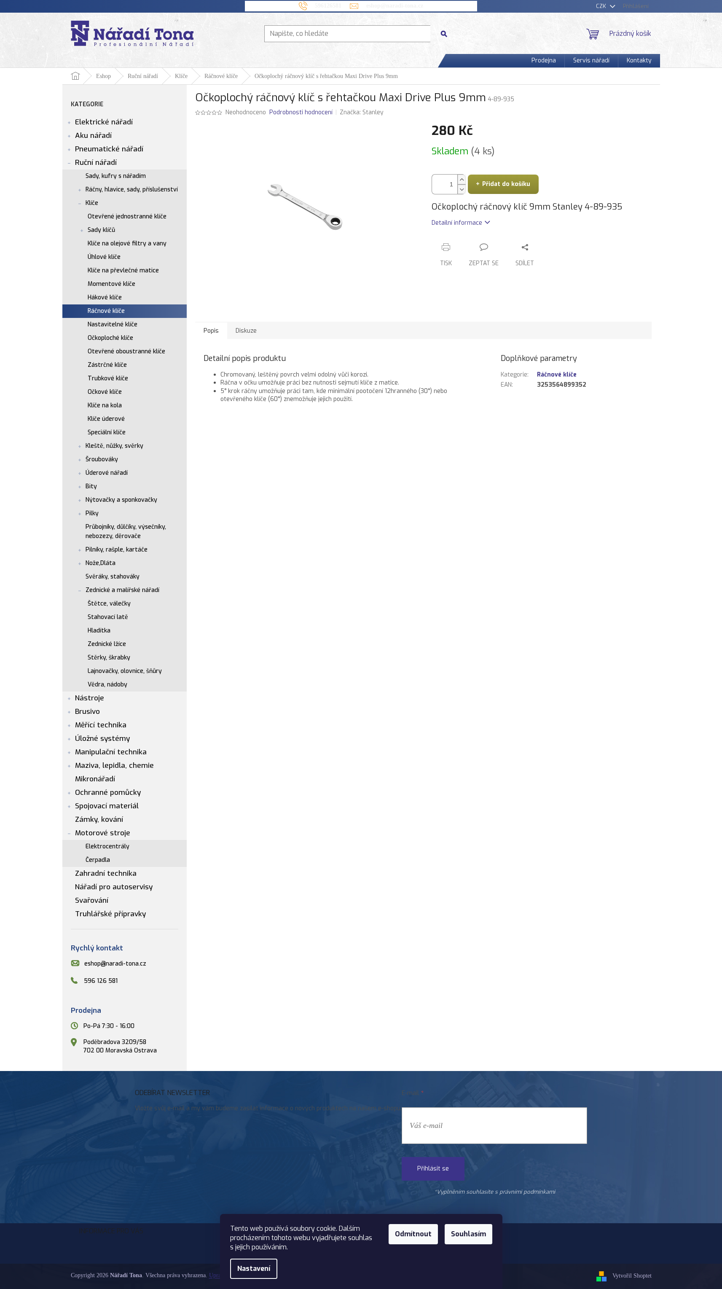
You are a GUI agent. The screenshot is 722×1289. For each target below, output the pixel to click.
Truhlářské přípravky (110, 914)
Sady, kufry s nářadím (116, 176)
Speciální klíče (107, 432)
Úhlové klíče (104, 257)
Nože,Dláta (100, 563)
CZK (602, 6)
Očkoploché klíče (110, 338)
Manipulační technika (111, 752)
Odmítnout (413, 1234)
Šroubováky (102, 459)
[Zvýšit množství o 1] (461, 179)
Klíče (92, 203)
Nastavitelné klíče (112, 324)
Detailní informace (457, 223)
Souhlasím (468, 1234)
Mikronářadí (95, 779)
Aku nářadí (93, 135)
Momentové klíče (111, 284)
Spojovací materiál (107, 806)
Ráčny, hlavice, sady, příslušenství (132, 190)
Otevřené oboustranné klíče (126, 351)
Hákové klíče (105, 297)
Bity (91, 486)
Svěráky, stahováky (113, 577)
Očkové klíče (105, 392)
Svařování (91, 900)
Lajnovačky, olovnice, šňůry (125, 671)
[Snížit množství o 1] (461, 189)
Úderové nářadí (107, 473)
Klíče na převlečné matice (123, 270)
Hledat (447, 34)
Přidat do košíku (506, 184)
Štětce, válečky (109, 604)
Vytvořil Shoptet (632, 1276)
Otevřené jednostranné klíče (127, 217)
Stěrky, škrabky (109, 658)
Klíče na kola (105, 405)
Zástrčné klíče (107, 365)
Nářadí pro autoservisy (114, 887)
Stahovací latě (108, 617)
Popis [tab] (211, 331)
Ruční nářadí (96, 162)
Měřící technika (100, 725)
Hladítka (99, 631)
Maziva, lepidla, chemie (114, 765)
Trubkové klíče (108, 378)
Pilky (92, 513)
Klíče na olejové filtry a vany (127, 244)
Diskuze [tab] (246, 331)
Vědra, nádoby (107, 685)
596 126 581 (101, 981)
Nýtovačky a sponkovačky (121, 500)
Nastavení (253, 1268)
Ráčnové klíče (106, 311)
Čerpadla (98, 860)
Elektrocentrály (107, 846)
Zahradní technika (106, 873)
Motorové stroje (102, 833)
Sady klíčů (101, 230)
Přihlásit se (433, 1169)
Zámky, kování (99, 819)
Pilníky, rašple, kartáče (117, 550)
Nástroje (89, 698)
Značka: (362, 112)
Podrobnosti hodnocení (301, 112)
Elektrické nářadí (104, 122)
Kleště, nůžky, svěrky (114, 446)
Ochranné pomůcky (108, 792)
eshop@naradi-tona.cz (115, 964)
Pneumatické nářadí (109, 149)
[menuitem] (543, 60)
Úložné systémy (102, 738)
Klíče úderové (106, 419)
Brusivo (87, 711)
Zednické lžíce (107, 644)
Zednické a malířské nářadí (122, 590)
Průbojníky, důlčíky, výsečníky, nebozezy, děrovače (126, 531)
